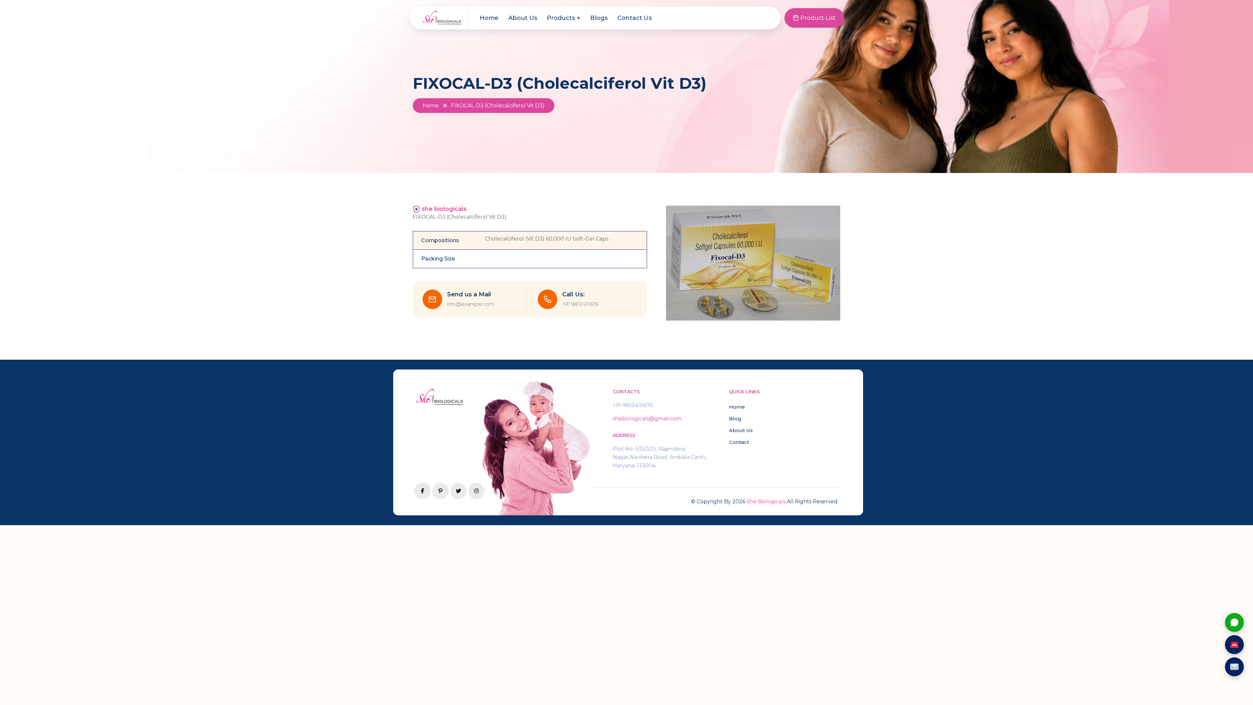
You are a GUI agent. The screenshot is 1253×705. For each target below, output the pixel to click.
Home (489, 18)
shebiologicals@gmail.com (647, 418)
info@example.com (470, 304)
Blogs (599, 18)
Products (561, 18)
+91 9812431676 (580, 304)
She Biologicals (766, 501)
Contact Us (634, 18)
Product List (817, 18)
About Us (522, 18)
